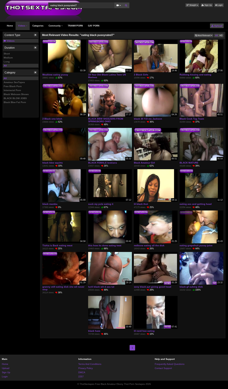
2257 (81, 376)
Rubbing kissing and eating (195, 74)
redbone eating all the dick (149, 245)
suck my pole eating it (100, 204)
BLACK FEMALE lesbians (102, 162)
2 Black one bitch (52, 118)
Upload (217, 25)
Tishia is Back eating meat (57, 245)
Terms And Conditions (89, 364)
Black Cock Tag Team (192, 118)
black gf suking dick (191, 286)
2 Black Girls (141, 74)
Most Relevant (205, 35)
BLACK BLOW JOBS (15, 98)
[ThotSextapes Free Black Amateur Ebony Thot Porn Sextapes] (43, 10)
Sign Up (208, 5)
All (5, 65)
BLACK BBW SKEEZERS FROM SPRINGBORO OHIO (105, 120)
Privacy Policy (85, 368)
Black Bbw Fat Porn (15, 102)
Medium (8, 57)
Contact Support (163, 368)
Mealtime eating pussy (55, 74)
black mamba (49, 204)
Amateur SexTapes (14, 82)
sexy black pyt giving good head (152, 286)
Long (7, 61)
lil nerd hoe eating (144, 331)
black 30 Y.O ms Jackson (148, 118)
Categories (37, 25)
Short (7, 53)
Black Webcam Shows (16, 94)
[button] (192, 5)
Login (220, 5)
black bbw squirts (52, 162)
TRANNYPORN (75, 25)
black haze (94, 331)
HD (220, 35)
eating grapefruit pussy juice (196, 245)
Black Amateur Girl (144, 162)
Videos (22, 25)
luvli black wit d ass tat (101, 286)
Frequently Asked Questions (169, 364)
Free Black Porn (13, 86)
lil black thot (141, 204)
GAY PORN (93, 25)
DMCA (81, 372)
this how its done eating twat (104, 245)
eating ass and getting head (196, 204)
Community (55, 25)
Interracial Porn (12, 90)
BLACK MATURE (189, 162)
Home (10, 25)
